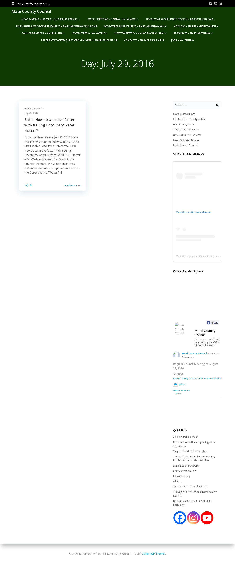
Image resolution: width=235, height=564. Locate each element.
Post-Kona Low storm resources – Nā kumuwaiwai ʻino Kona (56, 26)
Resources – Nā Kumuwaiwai (192, 33)
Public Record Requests (186, 145)
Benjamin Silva (36, 108)
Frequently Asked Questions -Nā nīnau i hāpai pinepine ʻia (79, 40)
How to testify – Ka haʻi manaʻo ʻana (139, 33)
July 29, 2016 (31, 113)
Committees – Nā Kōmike (88, 33)
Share (178, 393)
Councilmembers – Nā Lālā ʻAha (42, 33)
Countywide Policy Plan (186, 129)
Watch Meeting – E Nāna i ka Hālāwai (112, 19)
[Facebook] (179, 517)
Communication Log (184, 470)
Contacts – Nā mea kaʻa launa (144, 40)
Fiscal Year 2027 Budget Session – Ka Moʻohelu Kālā (179, 19)
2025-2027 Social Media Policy (190, 486)
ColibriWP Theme (153, 554)
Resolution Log (181, 476)
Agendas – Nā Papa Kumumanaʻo (195, 26)
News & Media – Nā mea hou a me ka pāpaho (50, 19)
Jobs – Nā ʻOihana (182, 40)
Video (182, 384)
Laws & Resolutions (184, 114)
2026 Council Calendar (185, 436)
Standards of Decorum (186, 465)
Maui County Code (183, 124)
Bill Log (177, 481)
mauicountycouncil (212, 256)
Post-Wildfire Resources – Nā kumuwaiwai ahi (134, 26)
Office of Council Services (187, 135)
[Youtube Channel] (207, 517)
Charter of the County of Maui (190, 119)
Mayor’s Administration (186, 140)
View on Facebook (181, 390)
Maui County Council (31, 11)
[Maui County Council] (183, 329)
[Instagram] (193, 517)
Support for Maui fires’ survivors (191, 451)
